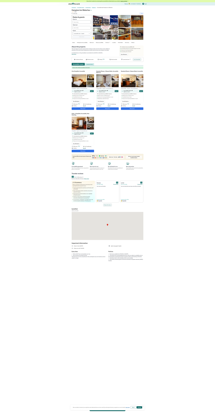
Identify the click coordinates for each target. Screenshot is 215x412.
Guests (74, 30)
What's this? (86, 178)
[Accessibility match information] (82, 90)
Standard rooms (90, 64)
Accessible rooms (78, 64)
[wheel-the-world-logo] (74, 4)
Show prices (81, 36)
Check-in (75, 19)
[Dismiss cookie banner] (143, 406)
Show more (74, 54)
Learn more (128, 407)
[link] (73, 42)
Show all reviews (107, 204)
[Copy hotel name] (91, 10)
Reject (133, 407)
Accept (139, 407)
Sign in (92, 91)
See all (84, 105)
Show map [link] (75, 13)
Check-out (75, 24)
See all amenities (137, 59)
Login (146, 3)
